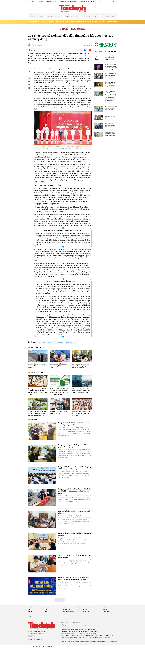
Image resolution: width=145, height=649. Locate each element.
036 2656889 (106, 637)
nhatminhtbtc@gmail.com (37, 45)
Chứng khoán (58, 21)
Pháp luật (104, 21)
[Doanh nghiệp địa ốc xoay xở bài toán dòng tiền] (98, 117)
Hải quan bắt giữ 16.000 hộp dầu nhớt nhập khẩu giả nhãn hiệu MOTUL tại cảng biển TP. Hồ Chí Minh (74, 491)
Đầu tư (42, 21)
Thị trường (86, 21)
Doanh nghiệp (78, 21)
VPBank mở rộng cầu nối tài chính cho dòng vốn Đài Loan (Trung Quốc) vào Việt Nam (81, 390)
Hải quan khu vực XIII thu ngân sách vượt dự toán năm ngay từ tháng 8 (37, 365)
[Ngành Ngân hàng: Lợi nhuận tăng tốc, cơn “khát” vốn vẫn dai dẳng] (98, 134)
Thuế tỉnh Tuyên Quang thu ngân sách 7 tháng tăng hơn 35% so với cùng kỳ (80, 365)
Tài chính (37, 21)
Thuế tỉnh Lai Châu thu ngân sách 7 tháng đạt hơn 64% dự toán (59, 365)
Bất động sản (93, 21)
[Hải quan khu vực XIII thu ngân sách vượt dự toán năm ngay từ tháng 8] (38, 356)
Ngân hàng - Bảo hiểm (68, 21)
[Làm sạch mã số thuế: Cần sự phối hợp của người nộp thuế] (42, 519)
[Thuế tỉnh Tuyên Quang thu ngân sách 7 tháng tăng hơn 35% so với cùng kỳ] (82, 356)
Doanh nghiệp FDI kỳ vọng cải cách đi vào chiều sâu (110, 125)
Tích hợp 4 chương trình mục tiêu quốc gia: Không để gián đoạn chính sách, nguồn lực (37, 413)
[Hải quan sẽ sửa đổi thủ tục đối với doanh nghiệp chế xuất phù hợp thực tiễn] (42, 431)
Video (29, 609)
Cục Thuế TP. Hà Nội (45, 342)
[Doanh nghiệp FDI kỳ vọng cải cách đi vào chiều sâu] (98, 126)
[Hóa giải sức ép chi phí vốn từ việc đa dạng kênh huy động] (98, 76)
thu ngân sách (59, 342)
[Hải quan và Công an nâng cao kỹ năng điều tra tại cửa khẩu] (42, 541)
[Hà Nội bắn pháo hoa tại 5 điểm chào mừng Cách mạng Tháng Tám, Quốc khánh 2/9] (98, 67)
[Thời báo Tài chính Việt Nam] (72, 8)
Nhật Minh (34, 44)
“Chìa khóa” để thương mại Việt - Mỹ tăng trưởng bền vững (111, 108)
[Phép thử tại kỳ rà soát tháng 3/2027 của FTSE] (60, 404)
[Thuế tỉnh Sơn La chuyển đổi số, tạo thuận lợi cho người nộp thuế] (42, 564)
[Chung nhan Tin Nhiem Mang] (35, 639)
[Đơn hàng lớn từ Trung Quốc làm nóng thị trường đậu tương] (98, 58)
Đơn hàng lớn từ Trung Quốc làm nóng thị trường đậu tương (110, 57)
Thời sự (32, 21)
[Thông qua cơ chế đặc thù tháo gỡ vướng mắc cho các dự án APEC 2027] (82, 404)
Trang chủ (30, 607)
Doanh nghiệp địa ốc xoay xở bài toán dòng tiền (110, 116)
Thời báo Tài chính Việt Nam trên (68, 50)
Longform (30, 613)
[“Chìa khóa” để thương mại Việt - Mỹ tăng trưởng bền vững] (98, 109)
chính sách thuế (70, 342)
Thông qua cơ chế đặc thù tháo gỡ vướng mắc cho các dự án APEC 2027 (81, 413)
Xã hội (99, 21)
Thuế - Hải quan (49, 21)
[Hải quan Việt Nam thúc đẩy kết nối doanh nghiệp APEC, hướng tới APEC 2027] (42, 475)
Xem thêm (59, 599)
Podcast (30, 611)
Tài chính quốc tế (112, 21)
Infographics (31, 616)
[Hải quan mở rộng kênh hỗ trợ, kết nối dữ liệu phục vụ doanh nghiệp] (42, 453)
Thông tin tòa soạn (67, 637)
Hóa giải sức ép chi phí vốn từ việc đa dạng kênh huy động (110, 75)
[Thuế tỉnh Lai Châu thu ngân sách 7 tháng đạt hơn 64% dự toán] (60, 356)
